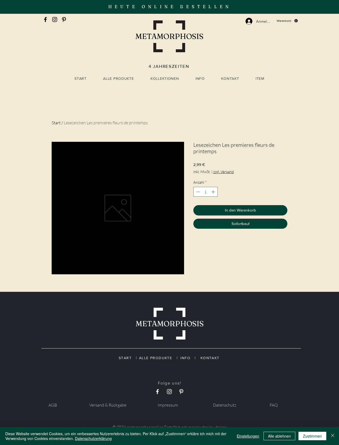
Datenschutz (224, 405)
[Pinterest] (64, 19)
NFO (188, 358)
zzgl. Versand (223, 171)
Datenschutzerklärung (93, 438)
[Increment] (213, 191)
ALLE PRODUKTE (157, 358)
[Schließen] (332, 436)
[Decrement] (197, 191)
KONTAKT (209, 358)
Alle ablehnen (279, 436)
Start (56, 122)
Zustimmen (312, 436)
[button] (287, 21)
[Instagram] (54, 19)
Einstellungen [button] (248, 436)
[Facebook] (45, 19)
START (127, 358)
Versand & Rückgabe (107, 405)
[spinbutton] (205, 191)
